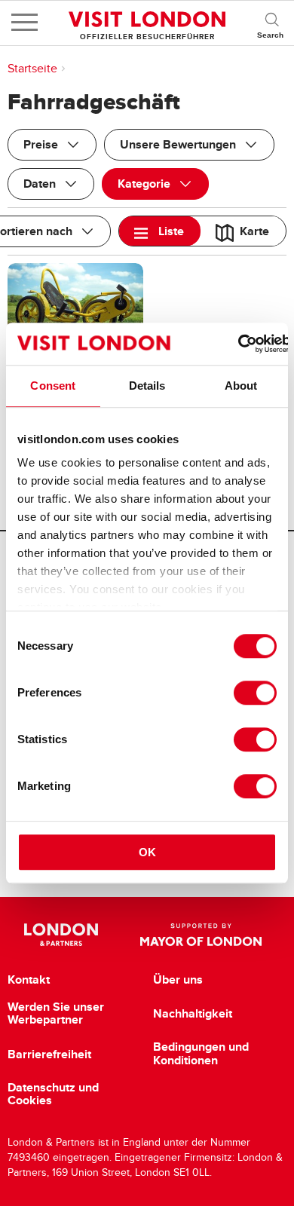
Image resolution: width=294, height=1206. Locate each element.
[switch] (255, 693)
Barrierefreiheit (49, 1054)
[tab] (160, 231)
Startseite (32, 68)
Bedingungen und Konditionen (201, 1053)
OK (147, 852)
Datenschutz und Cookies (53, 1094)
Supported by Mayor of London (200, 934)
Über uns (178, 980)
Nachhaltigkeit (192, 1014)
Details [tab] (147, 385)
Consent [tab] (52, 385)
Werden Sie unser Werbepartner (56, 1013)
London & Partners (61, 934)
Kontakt (29, 980)
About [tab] (241, 385)
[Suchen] (271, 22)
